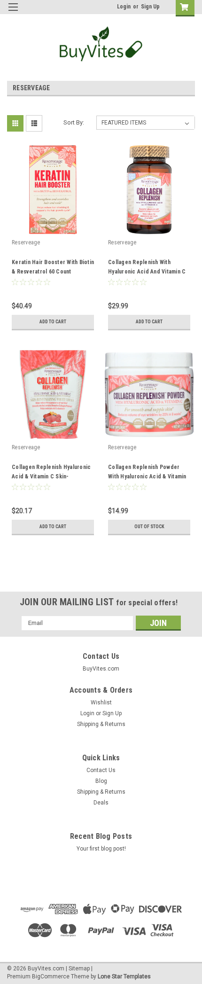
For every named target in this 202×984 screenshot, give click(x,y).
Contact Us (101, 770)
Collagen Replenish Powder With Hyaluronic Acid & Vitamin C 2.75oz (147, 476)
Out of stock (149, 526)
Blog (101, 781)
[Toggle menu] (13, 13)
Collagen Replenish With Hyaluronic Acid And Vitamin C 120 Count (147, 271)
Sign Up (150, 6)
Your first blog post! (101, 848)
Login (124, 6)
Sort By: (73, 122)
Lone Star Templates (124, 976)
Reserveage (26, 242)
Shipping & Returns (101, 724)
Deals (101, 802)
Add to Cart (52, 321)
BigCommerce (51, 976)
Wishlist (101, 702)
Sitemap (79, 968)
